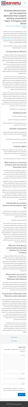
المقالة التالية (14, 341)
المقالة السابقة (14, 337)
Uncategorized (18, 26)
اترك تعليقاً (24, 26)
